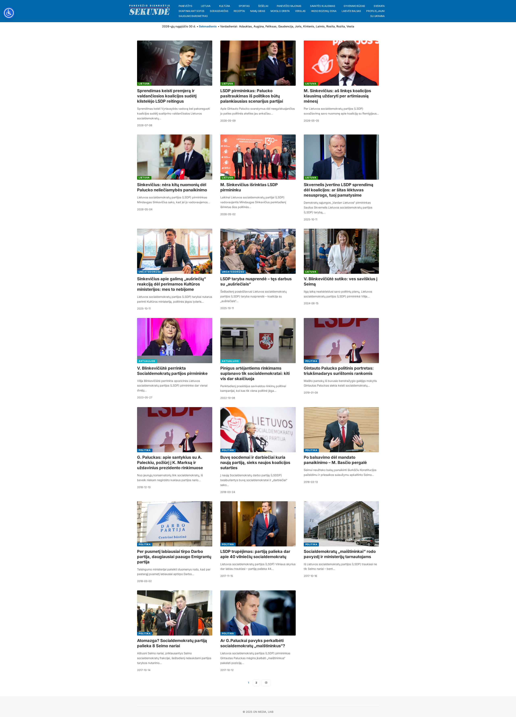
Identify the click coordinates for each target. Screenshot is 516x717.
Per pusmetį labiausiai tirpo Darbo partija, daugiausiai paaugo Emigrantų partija (174, 556)
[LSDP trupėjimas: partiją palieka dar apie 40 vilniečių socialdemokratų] (257, 523)
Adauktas (245, 26)
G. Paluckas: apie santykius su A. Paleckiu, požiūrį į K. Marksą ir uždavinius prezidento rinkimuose (170, 462)
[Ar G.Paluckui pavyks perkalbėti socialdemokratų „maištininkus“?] (257, 613)
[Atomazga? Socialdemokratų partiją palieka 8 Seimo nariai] (174, 613)
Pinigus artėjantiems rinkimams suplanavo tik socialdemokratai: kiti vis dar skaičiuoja (255, 373)
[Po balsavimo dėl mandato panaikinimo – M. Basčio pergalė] (341, 429)
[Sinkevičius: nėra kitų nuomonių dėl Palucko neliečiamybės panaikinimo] (174, 157)
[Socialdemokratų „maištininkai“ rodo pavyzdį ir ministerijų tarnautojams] (341, 523)
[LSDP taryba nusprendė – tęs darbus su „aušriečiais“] (257, 251)
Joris (298, 26)
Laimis (320, 26)
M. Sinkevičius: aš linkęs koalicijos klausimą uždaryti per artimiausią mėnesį (337, 96)
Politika (311, 361)
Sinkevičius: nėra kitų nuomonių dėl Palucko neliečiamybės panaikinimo (172, 187)
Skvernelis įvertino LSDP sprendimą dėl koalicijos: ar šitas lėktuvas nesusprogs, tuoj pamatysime (338, 190)
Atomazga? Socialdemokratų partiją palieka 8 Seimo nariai (172, 643)
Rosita (330, 26)
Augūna (259, 26)
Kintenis (308, 26)
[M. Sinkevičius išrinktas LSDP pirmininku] (257, 157)
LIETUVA (144, 83)
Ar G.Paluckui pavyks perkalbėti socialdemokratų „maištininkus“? (252, 643)
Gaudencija (285, 26)
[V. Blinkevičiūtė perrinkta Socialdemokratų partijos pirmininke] (174, 340)
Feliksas (271, 26)
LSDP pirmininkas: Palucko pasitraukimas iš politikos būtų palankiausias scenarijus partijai (251, 96)
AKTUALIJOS (147, 361)
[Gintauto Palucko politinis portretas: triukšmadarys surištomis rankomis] (341, 340)
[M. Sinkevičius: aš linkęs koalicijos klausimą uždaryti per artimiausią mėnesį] (341, 63)
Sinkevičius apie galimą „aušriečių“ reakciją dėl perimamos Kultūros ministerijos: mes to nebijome (171, 284)
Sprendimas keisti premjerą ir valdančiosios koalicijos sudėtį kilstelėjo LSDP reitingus (167, 96)
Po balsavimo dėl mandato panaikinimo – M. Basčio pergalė (335, 460)
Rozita (340, 26)
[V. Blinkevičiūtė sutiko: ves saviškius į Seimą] (341, 251)
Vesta (350, 26)
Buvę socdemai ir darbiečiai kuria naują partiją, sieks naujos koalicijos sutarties (255, 462)
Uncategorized (150, 271)
